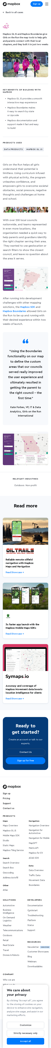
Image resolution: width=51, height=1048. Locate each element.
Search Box (8, 868)
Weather (7, 925)
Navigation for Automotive (35, 831)
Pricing (6, 798)
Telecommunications (13, 930)
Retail (5, 940)
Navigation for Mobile (39, 838)
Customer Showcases (38, 952)
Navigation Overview (39, 826)
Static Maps (8, 845)
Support (7, 803)
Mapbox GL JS (9, 831)
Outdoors (7, 935)
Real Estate (8, 945)
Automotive (9, 906)
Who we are (9, 980)
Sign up (36, 4)
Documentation (35, 906)
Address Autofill (10, 878)
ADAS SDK (34, 858)
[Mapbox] (11, 4)
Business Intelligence (8, 911)
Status (30, 925)
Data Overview (36, 870)
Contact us (8, 808)
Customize (25, 1025)
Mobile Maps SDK (11, 835)
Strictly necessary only (26, 1033)
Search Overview (11, 863)
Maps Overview (10, 826)
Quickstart (32, 910)
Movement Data (37, 880)
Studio (6, 841)
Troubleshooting (35, 915)
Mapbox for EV (36, 853)
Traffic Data (34, 875)
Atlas (5, 890)
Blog (29, 957)
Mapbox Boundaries (14, 311)
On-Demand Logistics (9, 919)
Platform (31, 920)
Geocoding (8, 873)
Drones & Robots (11, 955)
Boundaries (34, 885)
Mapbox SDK (28, 307)
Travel (6, 950)
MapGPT (33, 843)
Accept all (25, 1041)
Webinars (32, 962)
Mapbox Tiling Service (13, 850)
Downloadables (34, 966)
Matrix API (33, 848)
